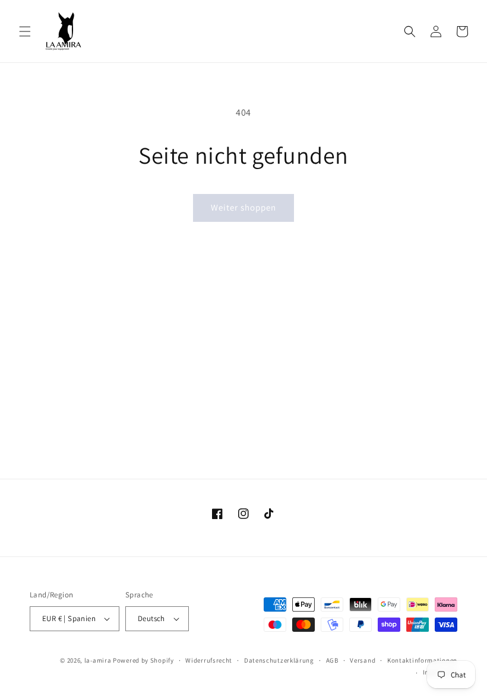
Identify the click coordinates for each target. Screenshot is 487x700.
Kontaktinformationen (422, 660)
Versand (362, 660)
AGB (332, 660)
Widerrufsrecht (208, 660)
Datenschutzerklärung (279, 660)
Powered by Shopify (143, 660)
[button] (25, 31)
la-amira (98, 660)
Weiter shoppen (243, 207)
